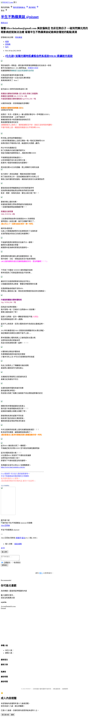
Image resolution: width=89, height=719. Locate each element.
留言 (23, 538)
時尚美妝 (18, 37)
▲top (3, 548)
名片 (7, 47)
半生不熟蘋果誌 (5, 485)
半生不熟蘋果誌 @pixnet (20, 17)
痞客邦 (18, 538)
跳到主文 (4, 23)
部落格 (7, 44)
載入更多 (4, 552)
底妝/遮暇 (18, 544)
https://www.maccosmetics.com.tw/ (13, 467)
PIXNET (28, 689)
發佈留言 (4, 565)
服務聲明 (65, 689)
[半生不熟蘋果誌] (8, 514)
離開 (12, 715)
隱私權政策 (56, 689)
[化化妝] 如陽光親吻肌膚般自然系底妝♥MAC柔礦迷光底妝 (39, 56)
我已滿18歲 (5, 715)
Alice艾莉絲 (5, 525)
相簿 (7, 42)
